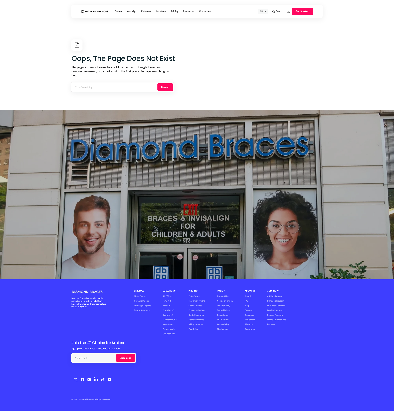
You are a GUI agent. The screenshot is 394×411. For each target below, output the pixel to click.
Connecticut (169, 333)
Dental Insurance (196, 315)
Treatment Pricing (197, 301)
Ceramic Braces (141, 301)
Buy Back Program (275, 301)
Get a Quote (194, 296)
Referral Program (275, 315)
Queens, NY (168, 315)
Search (165, 87)
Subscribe (125, 358)
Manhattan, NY (170, 319)
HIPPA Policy (223, 319)
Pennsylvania (169, 329)
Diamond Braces (86, 399)
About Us (249, 324)
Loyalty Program (274, 310)
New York (167, 301)
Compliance (222, 315)
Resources (249, 315)
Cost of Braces (195, 305)
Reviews (271, 324)
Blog (247, 305)
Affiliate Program (275, 296)
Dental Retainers (142, 310)
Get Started (302, 11)
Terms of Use (223, 296)
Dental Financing (196, 319)
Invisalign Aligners (142, 305)
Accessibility (223, 324)
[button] (277, 11)
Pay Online (193, 329)
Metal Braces (140, 296)
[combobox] (122, 87)
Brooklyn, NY (168, 310)
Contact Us (250, 329)
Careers (248, 310)
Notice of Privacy (225, 301)
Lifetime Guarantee (276, 305)
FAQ (246, 301)
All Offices (167, 296)
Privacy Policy (223, 305)
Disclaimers (222, 329)
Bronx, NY (167, 305)
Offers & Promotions (276, 319)
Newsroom (250, 319)
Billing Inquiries (196, 324)
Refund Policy (223, 310)
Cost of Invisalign (197, 310)
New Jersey (168, 324)
